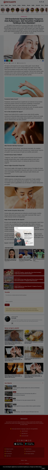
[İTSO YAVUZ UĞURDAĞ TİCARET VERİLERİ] (24, 237)
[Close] (32, 228)
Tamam (43, 468)
